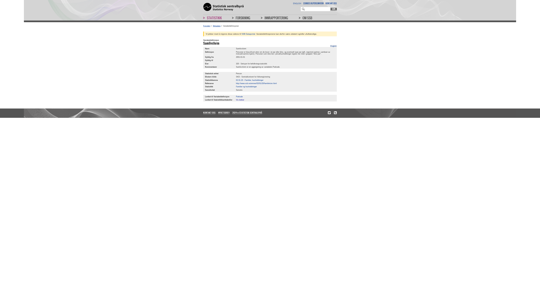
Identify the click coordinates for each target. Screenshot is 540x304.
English (297, 3)
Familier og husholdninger (246, 87)
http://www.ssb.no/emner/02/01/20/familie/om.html (256, 83)
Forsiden (206, 26)
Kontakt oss (331, 3)
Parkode (239, 97)
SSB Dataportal (248, 34)
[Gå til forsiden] (223, 7)
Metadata (216, 26)
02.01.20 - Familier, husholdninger (249, 80)
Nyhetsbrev (224, 112)
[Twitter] (329, 113)
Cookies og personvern (313, 3)
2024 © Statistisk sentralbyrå (247, 112)
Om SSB (307, 18)
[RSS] (335, 113)
